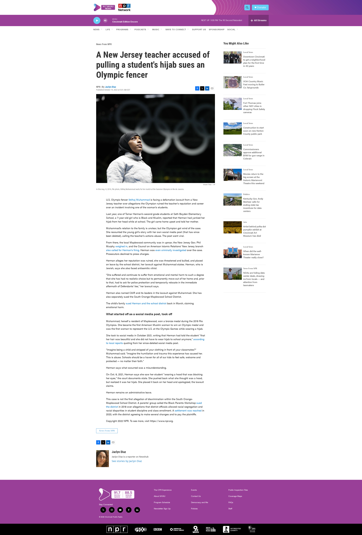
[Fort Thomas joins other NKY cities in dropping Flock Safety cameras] (232, 104)
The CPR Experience (163, 490)
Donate (261, 7)
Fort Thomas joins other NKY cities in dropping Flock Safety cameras (254, 107)
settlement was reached (188, 410)
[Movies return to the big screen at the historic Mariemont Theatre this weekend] (232, 175)
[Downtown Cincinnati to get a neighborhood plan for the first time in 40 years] (232, 57)
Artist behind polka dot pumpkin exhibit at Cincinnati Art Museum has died (254, 231)
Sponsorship (217, 29)
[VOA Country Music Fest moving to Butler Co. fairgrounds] (232, 82)
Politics (246, 194)
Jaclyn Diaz (110, 86)
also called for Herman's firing (122, 250)
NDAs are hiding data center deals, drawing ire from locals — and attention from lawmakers (254, 279)
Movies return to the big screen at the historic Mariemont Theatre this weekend (253, 178)
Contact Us (196, 496)
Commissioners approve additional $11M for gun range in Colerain (253, 154)
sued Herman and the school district (146, 303)
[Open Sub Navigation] (102, 29)
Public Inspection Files (238, 490)
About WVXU (159, 496)
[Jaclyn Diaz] (102, 458)
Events (194, 490)
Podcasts (140, 29)
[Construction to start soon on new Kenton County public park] (232, 128)
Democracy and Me (199, 502)
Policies (194, 508)
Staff (230, 508)
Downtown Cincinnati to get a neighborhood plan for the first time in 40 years (254, 61)
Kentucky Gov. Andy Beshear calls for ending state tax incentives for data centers (253, 205)
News (96, 29)
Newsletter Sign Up (162, 508)
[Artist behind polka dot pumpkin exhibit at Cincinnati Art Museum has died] (232, 227)
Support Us (199, 29)
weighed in (121, 246)
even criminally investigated (171, 250)
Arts (245, 222)
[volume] (105, 20)
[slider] (109, 20)
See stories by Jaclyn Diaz (127, 461)
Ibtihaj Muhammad (139, 199)
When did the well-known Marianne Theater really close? (253, 254)
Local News (248, 52)
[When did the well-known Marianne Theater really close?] (232, 252)
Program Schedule (162, 502)
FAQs (230, 502)
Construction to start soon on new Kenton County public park (253, 130)
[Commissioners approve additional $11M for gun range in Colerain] (232, 150)
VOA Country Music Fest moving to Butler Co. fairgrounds (254, 84)
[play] (97, 20)
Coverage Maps (235, 496)
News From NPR (104, 44)
